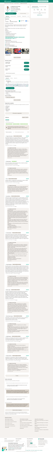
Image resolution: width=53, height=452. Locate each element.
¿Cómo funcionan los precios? (10, 73)
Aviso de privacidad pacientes (8, 441)
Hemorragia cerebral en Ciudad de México (26, 425)
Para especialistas (29, 441)
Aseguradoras (24, 16)
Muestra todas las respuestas (17, 410)
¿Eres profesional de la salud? (42, 1)
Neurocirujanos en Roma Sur (9, 420)
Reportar (15, 145)
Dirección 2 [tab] (15, 78)
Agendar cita (27, 62)
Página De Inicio (6, 3)
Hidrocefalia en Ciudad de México (25, 424)
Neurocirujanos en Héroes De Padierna (11, 421)
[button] (10, 97)
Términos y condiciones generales (9, 440)
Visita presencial (35, 7)
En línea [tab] (11, 78)
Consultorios (19, 16)
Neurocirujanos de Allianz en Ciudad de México (41, 429)
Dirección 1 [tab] (7, 78)
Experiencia (7, 16)
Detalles (9, 63)
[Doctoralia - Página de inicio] (9, 1)
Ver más (20, 376)
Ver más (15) (22, 428)
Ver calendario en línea (13, 46)
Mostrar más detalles (17, 57)
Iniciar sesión (35, 1)
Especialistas (17, 440)
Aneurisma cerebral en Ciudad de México (26, 422)
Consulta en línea (42, 7)
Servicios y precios (13, 16)
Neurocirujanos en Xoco (8, 423)
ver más (6, 29)
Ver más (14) (7, 427)
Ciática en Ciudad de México (24, 426)
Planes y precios (29, 440)
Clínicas (17, 441)
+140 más (7, 110)
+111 (15, 38)
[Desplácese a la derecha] (29, 16)
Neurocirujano (11, 3)
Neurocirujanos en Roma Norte (9, 424)
